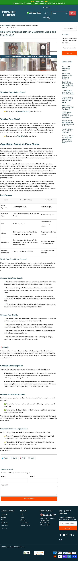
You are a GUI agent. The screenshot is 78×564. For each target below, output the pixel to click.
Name (3, 476)
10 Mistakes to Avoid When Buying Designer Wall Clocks (67, 114)
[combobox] (60, 13)
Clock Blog (8, 25)
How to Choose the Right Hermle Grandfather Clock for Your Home (68, 123)
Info (46, 13)
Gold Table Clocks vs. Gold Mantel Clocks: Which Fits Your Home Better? (68, 139)
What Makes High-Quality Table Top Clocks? (68, 107)
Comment (4, 485)
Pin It (23, 458)
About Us (23, 520)
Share (15, 458)
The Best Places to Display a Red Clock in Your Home (67, 99)
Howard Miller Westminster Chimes (66, 68)
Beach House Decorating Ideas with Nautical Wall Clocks (67, 84)
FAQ (21, 514)
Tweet (6, 458)
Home (2, 25)
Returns (3, 520)
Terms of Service (25, 525)
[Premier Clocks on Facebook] (60, 535)
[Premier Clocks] (9, 13)
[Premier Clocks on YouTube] (64, 535)
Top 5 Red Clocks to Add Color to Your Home (67, 130)
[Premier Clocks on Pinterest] (67, 535)
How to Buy (4, 514)
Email (32, 458)
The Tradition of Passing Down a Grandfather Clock (68, 92)
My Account (4, 525)
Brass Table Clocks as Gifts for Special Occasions (67, 76)
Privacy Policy (24, 523)
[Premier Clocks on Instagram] (70, 535)
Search (22, 517)
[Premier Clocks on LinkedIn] (74, 535)
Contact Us (46, 18)
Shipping (3, 517)
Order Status (4, 523)
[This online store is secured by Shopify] (26, 554)
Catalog (46, 7)
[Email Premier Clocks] (60, 539)
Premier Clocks (9, 547)
